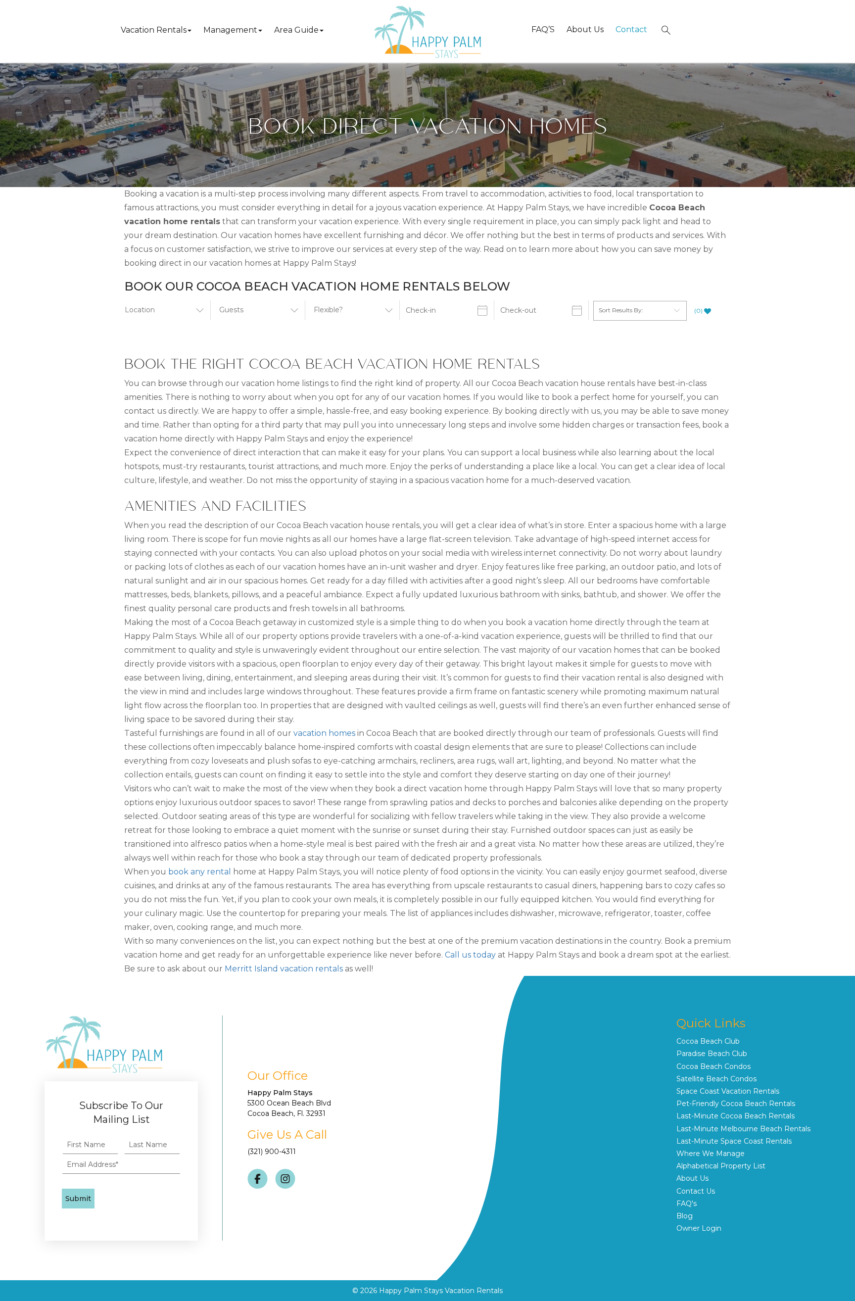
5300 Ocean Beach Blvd (289, 1103)
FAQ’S (543, 29)
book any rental (199, 871)
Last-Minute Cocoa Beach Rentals (735, 1115)
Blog (684, 1215)
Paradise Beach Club (711, 1053)
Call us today (470, 955)
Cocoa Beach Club (708, 1041)
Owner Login (698, 1228)
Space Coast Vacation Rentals (727, 1091)
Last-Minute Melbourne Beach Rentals (743, 1128)
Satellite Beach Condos (716, 1078)
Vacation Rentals (154, 30)
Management (230, 30)
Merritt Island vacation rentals (284, 968)
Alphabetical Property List (720, 1165)
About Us (585, 29)
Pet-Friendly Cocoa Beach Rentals (735, 1103)
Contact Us (695, 1191)
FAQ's (686, 1203)
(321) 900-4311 (271, 1151)
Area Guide (296, 30)
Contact (631, 29)
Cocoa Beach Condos (713, 1066)
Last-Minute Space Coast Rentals (734, 1141)
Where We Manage (710, 1153)
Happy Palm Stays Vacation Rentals (441, 1290)
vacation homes (324, 733)
